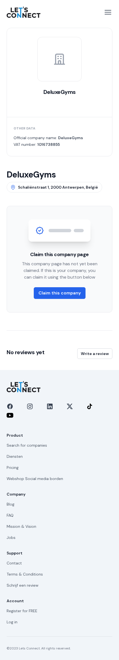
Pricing (13, 467)
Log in (12, 621)
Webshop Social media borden (35, 478)
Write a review (95, 353)
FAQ (10, 515)
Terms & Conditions (25, 574)
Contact (14, 563)
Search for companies (27, 445)
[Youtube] (10, 415)
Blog (10, 504)
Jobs (11, 537)
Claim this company (59, 293)
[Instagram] (30, 406)
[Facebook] (10, 406)
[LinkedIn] (49, 406)
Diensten (15, 456)
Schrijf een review (22, 585)
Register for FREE (22, 610)
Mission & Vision (21, 526)
